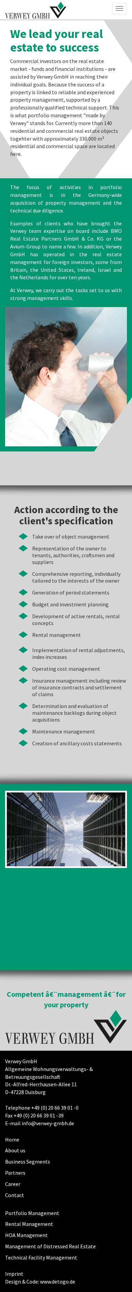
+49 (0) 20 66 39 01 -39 (39, 1115)
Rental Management (29, 1223)
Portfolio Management (32, 1213)
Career (12, 1183)
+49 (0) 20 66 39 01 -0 (55, 1107)
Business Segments (27, 1161)
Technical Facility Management (41, 1257)
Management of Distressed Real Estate (50, 1246)
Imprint (14, 1273)
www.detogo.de (57, 1281)
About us (15, 1150)
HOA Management (26, 1235)
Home (12, 1139)
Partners (15, 1172)
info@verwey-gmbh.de (48, 1123)
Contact (14, 1195)
